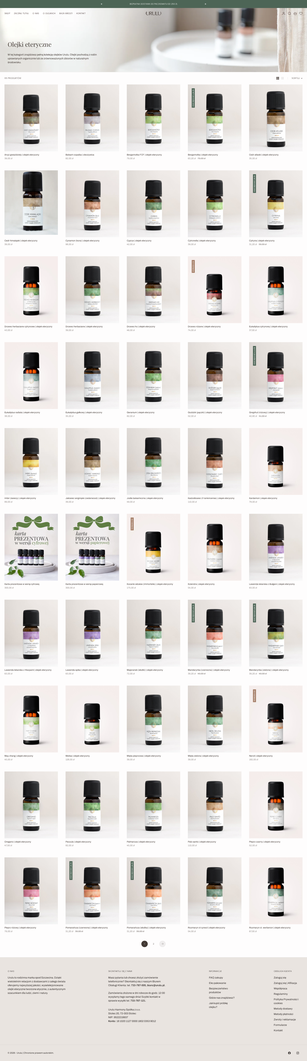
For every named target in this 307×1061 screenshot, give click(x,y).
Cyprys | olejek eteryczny (139, 241)
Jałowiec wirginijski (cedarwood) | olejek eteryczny (90, 498)
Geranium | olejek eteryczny (140, 413)
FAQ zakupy (216, 977)
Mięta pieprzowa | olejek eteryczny (144, 756)
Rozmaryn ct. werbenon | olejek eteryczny (270, 928)
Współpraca (280, 988)
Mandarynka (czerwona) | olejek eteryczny (209, 670)
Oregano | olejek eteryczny (17, 842)
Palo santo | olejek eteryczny (202, 842)
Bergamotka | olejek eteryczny (203, 155)
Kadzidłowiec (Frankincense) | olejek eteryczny (211, 498)
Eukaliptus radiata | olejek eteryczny (22, 413)
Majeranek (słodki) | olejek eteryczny (145, 670)
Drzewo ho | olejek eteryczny (141, 327)
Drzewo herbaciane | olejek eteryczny (84, 327)
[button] (301, 13)
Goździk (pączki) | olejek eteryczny (205, 413)
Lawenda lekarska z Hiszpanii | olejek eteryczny (27, 670)
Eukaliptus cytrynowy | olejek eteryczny (268, 327)
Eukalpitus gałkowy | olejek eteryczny (84, 413)
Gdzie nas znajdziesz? (222, 997)
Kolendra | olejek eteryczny (201, 584)
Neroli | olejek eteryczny (261, 756)
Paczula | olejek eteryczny (78, 842)
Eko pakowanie (217, 983)
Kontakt (81, 13)
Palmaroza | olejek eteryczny (141, 842)
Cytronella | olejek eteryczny (202, 241)
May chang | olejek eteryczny (18, 756)
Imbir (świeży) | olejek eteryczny (20, 498)
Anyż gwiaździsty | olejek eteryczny (21, 155)
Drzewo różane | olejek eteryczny (204, 327)
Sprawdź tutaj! (166, 4)
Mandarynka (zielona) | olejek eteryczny (269, 670)
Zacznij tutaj (21, 13)
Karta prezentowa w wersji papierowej (84, 584)
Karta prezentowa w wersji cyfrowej (21, 584)
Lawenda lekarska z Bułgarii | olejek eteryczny (272, 584)
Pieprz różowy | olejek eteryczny (20, 928)
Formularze (280, 1025)
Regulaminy (281, 994)
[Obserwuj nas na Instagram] (297, 1053)
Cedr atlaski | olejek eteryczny (264, 155)
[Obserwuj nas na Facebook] (289, 1053)
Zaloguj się (280, 977)
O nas (35, 13)
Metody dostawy (283, 1008)
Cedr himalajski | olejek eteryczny (20, 241)
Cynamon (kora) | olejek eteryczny (82, 241)
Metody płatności (283, 1014)
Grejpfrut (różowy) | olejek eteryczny (267, 413)
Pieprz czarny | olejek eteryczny (264, 842)
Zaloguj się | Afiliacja (285, 983)
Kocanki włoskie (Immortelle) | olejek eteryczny (150, 584)
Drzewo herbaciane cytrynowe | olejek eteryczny (28, 327)
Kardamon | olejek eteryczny (263, 498)
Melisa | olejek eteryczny (78, 756)
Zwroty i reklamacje (285, 1019)
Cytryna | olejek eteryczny (262, 241)
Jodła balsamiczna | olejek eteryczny (145, 498)
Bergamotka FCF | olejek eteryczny (144, 155)
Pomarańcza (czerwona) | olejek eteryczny (87, 928)
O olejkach (49, 13)
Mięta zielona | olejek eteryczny (203, 756)
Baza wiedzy (65, 13)
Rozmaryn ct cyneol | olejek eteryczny (206, 928)
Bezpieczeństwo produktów (218, 990)
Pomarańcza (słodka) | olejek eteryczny (146, 928)
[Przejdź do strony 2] (162, 944)
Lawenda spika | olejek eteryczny (82, 670)
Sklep (7, 13)
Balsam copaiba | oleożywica (80, 155)
